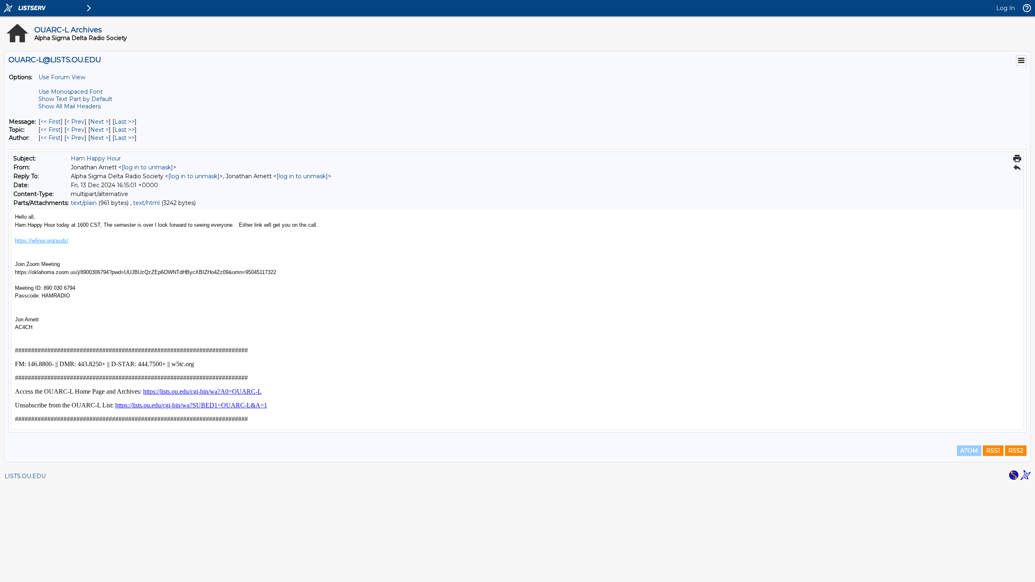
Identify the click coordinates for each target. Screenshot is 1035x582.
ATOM (969, 450)
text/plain (84, 203)
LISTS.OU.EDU (25, 476)
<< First (50, 121)
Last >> (124, 121)
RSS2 (1015, 450)
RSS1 (993, 450)
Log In (1005, 8)
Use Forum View (61, 77)
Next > (99, 121)
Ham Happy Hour (96, 158)
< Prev (75, 121)
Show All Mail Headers (69, 106)
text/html (146, 203)
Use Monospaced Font (70, 91)
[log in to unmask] (147, 167)
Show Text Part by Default (75, 99)
